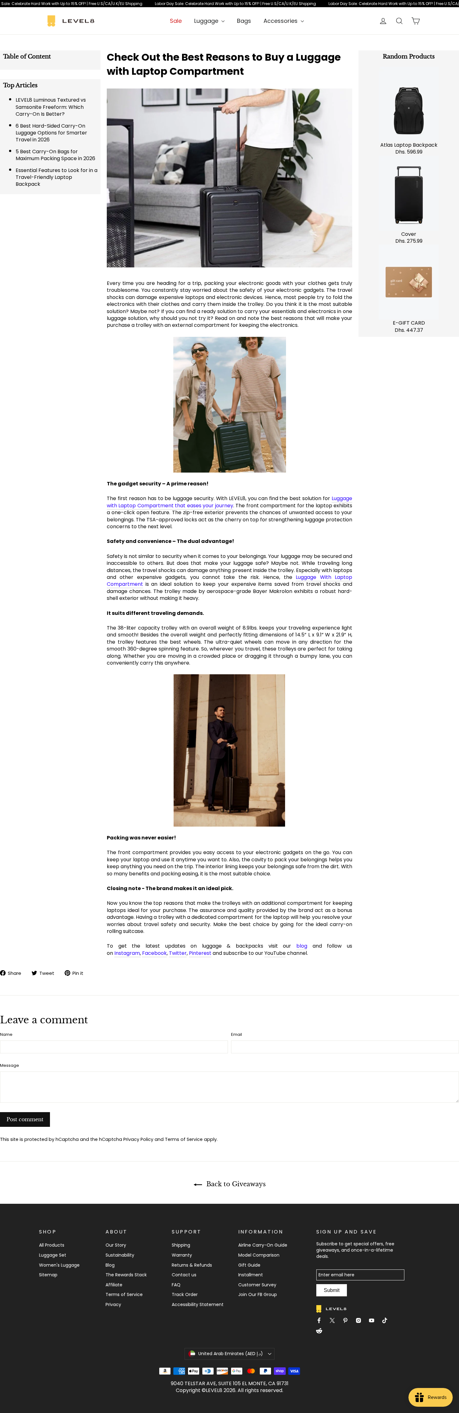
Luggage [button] (207, 21)
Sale (176, 21)
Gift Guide (249, 1265)
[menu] (209, 21)
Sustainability (120, 1255)
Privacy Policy (138, 1139)
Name (6, 1034)
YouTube (275, 953)
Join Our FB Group (257, 1294)
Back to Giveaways (235, 1184)
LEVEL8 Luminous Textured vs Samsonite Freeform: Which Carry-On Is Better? (51, 107)
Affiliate (114, 1285)
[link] (229, 3)
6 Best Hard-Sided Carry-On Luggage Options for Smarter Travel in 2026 (51, 133)
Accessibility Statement (198, 1304)
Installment (250, 1275)
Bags (244, 21)
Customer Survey (257, 1285)
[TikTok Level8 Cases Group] (387, 1321)
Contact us (184, 1275)
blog (301, 946)
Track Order (185, 1294)
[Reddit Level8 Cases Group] (321, 1331)
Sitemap (48, 1275)
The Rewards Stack (126, 1275)
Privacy (113, 1304)
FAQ (176, 1285)
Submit (331, 1290)
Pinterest (200, 953)
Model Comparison (258, 1255)
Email (236, 1034)
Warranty (182, 1255)
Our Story (116, 1245)
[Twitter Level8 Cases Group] (334, 1321)
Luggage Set (52, 1255)
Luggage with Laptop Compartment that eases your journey (229, 502)
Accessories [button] (281, 21)
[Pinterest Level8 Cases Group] (348, 1321)
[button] (229, 1354)
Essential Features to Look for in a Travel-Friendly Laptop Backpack (56, 177)
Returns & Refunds (192, 1265)
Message (9, 1065)
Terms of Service (184, 1139)
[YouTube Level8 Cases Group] (374, 1321)
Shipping (181, 1245)
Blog (110, 1265)
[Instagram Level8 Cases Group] (361, 1321)
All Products (51, 1245)
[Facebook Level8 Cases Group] (321, 1321)
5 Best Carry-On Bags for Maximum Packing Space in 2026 (55, 155)
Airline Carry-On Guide (262, 1245)
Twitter (178, 953)
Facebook (154, 953)
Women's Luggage (59, 1265)
